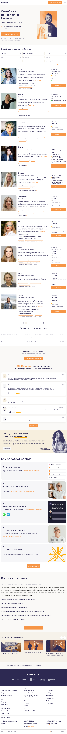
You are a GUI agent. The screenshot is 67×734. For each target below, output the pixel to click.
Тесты (2, 699)
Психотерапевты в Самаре (41, 338)
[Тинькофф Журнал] (15, 679)
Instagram (51, 690)
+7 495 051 (4, 720)
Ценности (26, 708)
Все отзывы (4, 704)
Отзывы (26, 705)
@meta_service (32, 556)
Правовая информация (30, 710)
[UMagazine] (33, 680)
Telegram (50, 693)
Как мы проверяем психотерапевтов (6, 696)
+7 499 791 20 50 (28, 720)
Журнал (50, 703)
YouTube (50, 695)
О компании (27, 703)
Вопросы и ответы (29, 690)
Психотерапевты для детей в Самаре (44, 334)
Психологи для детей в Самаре (42, 341)
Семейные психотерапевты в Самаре (10, 338)
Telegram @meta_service (31, 695)
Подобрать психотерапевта (9, 690)
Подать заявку (5, 713)
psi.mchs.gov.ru (50, 724)
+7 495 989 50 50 (50, 720)
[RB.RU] (51, 680)
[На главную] (4, 2)
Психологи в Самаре (6, 341)
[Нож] (42, 680)
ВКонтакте (51, 698)
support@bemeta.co (29, 693)
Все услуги (4, 702)
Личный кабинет (5, 711)
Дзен (49, 701)
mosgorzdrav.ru (32, 726)
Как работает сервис (7, 693)
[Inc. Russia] (24, 680)
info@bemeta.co (17, 556)
